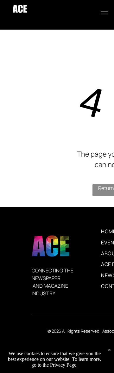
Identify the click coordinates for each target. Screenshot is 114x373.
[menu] (104, 13)
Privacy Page (63, 365)
